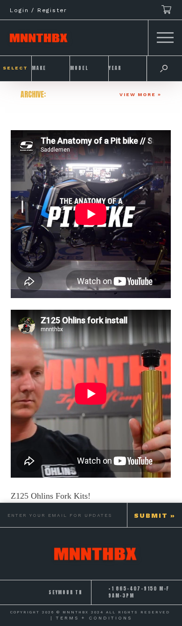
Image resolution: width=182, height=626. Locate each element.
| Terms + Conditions (91, 617)
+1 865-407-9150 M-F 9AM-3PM (138, 592)
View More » (140, 94)
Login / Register (38, 10)
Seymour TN (66, 592)
